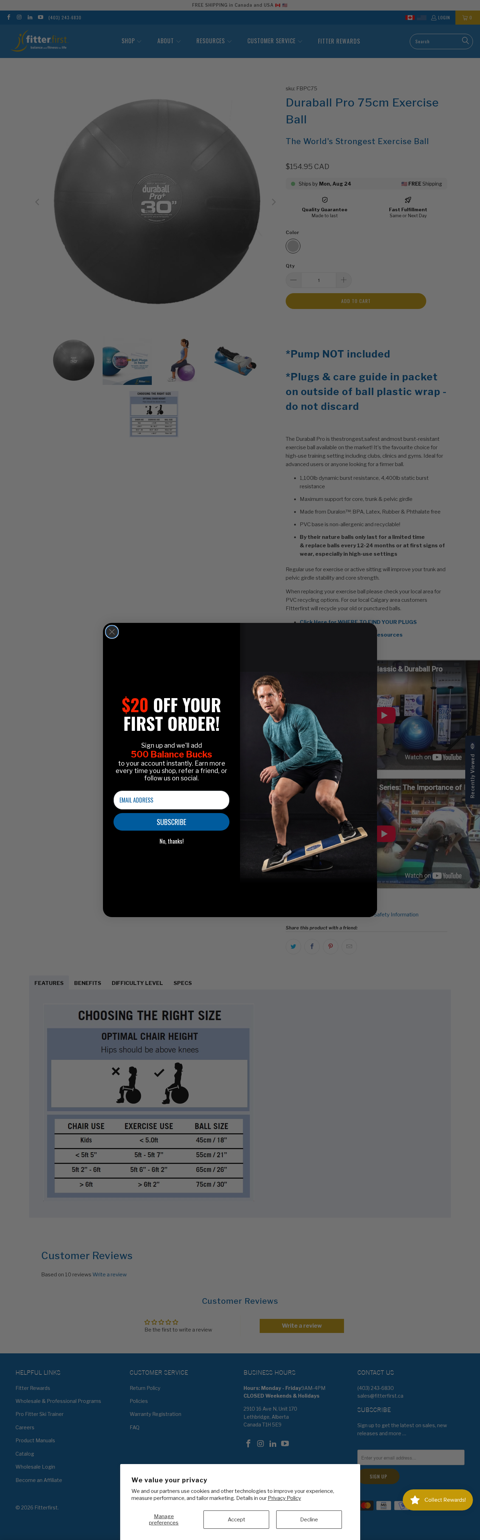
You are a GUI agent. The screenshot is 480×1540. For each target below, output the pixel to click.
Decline (309, 1519)
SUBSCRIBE (171, 822)
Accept (236, 1519)
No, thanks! (172, 841)
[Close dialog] (112, 632)
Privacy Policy (284, 1498)
